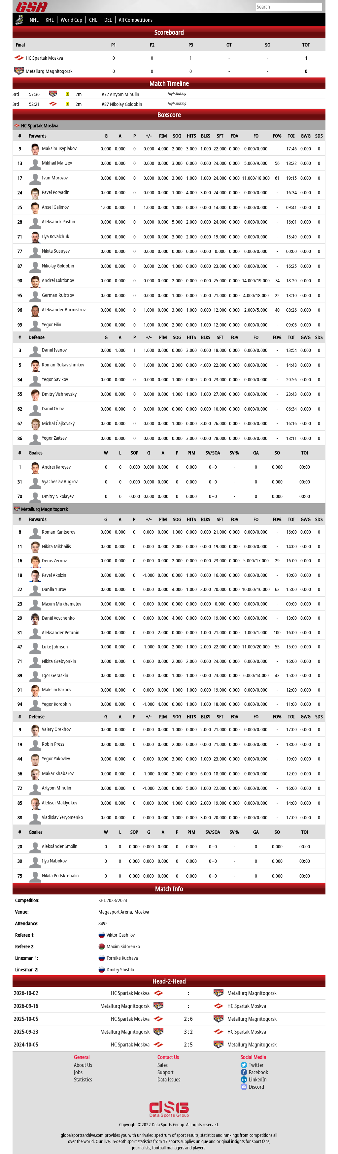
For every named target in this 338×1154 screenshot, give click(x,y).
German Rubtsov (58, 295)
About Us (83, 1065)
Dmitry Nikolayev (58, 496)
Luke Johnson (55, 646)
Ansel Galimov (55, 206)
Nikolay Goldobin (58, 265)
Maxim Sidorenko (123, 946)
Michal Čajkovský (58, 423)
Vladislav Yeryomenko (62, 817)
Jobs (78, 1072)
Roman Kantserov (58, 531)
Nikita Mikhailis (56, 546)
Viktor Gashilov (121, 934)
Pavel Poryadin (56, 192)
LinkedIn (258, 1079)
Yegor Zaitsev (54, 437)
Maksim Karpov (56, 689)
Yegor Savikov (55, 379)
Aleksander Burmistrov (63, 309)
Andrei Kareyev (56, 466)
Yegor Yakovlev (56, 758)
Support (165, 1072)
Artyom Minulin (56, 787)
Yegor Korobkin (56, 704)
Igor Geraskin (55, 675)
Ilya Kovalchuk (55, 236)
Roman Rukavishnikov (63, 364)
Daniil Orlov (53, 408)
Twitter (256, 1065)
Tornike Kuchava (122, 957)
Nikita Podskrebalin (60, 875)
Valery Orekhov (56, 729)
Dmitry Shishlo (120, 969)
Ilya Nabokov (54, 860)
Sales (162, 1065)
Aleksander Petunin (61, 632)
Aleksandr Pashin (58, 221)
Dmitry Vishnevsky (59, 393)
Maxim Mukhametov (61, 603)
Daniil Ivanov (54, 349)
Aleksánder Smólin (60, 846)
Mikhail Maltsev (57, 162)
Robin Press (53, 743)
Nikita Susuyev (56, 250)
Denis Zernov (54, 560)
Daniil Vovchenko (58, 617)
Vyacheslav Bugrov (60, 481)
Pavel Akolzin (54, 575)
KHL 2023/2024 (112, 900)
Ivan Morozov (55, 177)
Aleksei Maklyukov (59, 802)
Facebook (258, 1072)
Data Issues (168, 1079)
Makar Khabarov (58, 773)
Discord (256, 1086)
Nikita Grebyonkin (59, 661)
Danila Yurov (54, 589)
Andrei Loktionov (58, 280)
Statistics (83, 1079)
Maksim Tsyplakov (59, 148)
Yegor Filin (51, 324)
